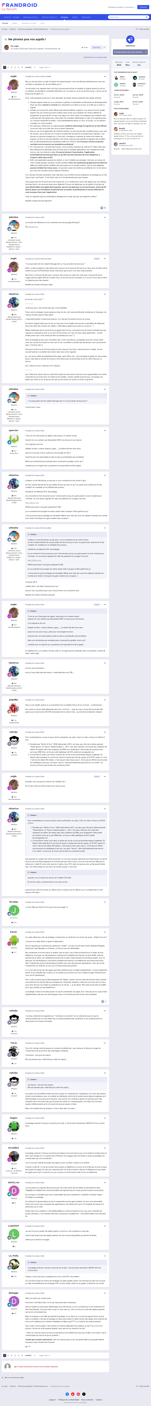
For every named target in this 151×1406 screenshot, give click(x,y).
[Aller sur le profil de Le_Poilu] (14, 1264)
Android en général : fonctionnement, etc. (45, 49)
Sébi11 (122, 77)
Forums (5, 23)
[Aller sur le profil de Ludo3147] (14, 1234)
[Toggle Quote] (29, 396)
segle (16, 46)
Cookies (99, 1400)
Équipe (14, 23)
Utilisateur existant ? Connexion (121, 7)
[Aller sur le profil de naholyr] (14, 740)
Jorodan (13, 902)
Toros (13, 1043)
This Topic (137, 17)
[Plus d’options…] (105, 76)
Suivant (28, 67)
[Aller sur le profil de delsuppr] (14, 1301)
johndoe (13, 217)
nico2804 (13, 1148)
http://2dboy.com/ (32, 503)
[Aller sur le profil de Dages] (14, 1126)
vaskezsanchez (144, 83)
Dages (13, 1118)
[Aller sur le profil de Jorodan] (14, 910)
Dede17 (123, 83)
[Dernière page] (34, 67)
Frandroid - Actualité (11, 17)
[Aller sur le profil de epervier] (14, 439)
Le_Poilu (13, 1256)
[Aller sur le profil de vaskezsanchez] (134, 85)
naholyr (13, 732)
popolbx (13, 699)
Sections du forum (49, 17)
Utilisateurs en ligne (29, 23)
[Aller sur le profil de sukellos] (135, 78)
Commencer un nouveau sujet (95, 57)
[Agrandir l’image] (31, 227)
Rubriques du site (30, 17)
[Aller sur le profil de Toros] (14, 1051)
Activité (75, 17)
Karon (13, 932)
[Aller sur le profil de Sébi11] (116, 78)
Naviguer (64, 17)
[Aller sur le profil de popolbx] (14, 708)
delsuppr (14, 1293)
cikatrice (14, 294)
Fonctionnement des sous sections (128, 52)
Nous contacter (87, 1400)
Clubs (42, 23)
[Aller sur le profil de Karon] (14, 940)
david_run (13, 1182)
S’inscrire (143, 7)
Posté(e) (34, 76)
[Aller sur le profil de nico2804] (14, 1156)
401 (14, 1313)
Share (85, 47)
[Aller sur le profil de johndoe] (14, 225)
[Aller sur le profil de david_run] (14, 1191)
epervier (13, 430)
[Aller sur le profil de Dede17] (116, 85)
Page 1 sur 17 (44, 67)
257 (15, 952)
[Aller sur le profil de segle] (6, 47)
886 (15, 315)
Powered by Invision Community (75, 1402)
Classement (86, 17)
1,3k (15, 752)
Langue (52, 1400)
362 (15, 1168)
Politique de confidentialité (68, 1400)
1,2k (15, 1063)
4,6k (15, 1276)
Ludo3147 (13, 1226)
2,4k (15, 720)
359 (15, 97)
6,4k (15, 922)
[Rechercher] (146, 17)
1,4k (15, 1138)
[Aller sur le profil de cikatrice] (14, 302)
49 (15, 1203)
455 (15, 451)
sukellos (142, 77)
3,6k (15, 238)
